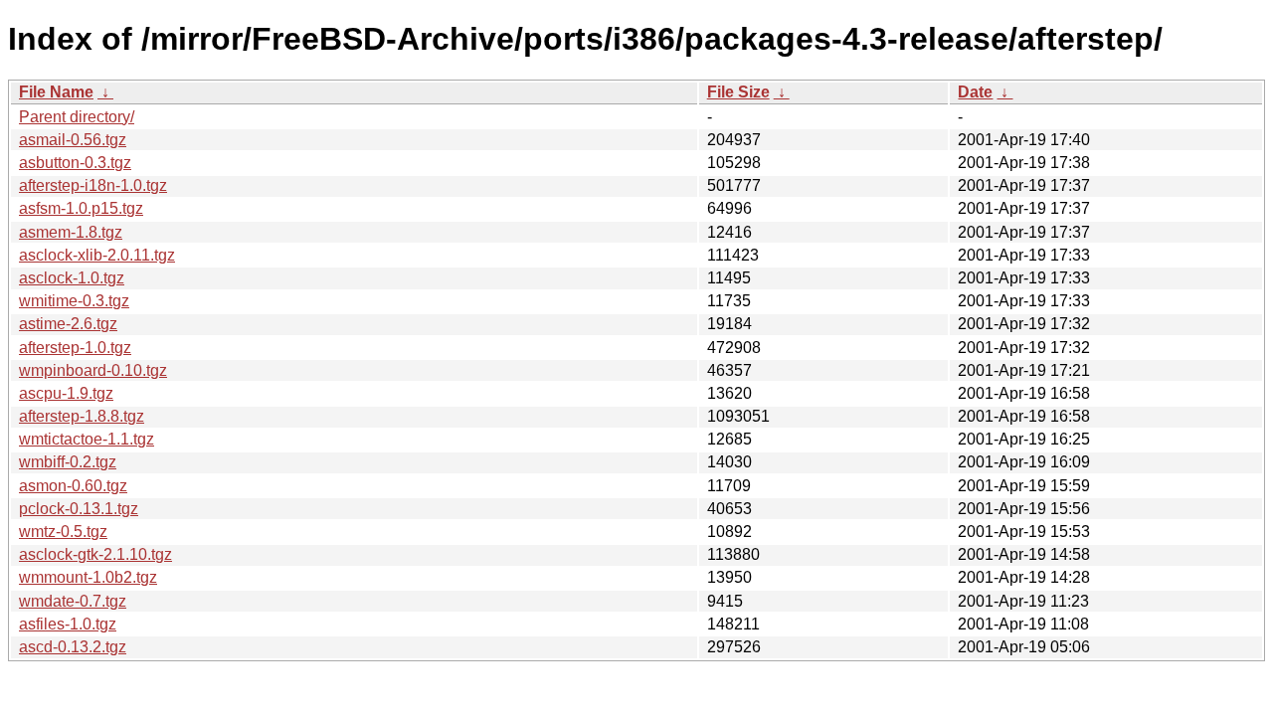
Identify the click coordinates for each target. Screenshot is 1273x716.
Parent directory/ (76, 116)
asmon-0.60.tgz (73, 485)
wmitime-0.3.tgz (74, 300)
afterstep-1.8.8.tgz (81, 416)
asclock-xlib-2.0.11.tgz (97, 255)
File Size (738, 92)
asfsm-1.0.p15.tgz (81, 208)
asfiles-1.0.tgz (67, 624)
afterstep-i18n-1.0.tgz (93, 185)
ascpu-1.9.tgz (66, 393)
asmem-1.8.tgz (70, 232)
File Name (56, 92)
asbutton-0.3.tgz (75, 162)
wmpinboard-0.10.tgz (93, 370)
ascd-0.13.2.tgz (72, 646)
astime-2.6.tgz (68, 323)
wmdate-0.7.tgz (72, 601)
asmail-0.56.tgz (72, 139)
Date (975, 92)
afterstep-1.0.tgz (75, 347)
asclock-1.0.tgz (71, 277)
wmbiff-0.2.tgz (67, 461)
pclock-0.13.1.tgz (78, 508)
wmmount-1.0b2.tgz (88, 577)
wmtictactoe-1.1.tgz (86, 439)
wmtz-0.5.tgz (63, 531)
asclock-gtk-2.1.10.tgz (95, 554)
